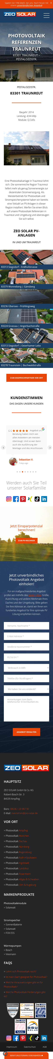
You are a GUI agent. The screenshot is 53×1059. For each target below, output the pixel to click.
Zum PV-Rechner (26, 540)
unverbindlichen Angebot (29, 5)
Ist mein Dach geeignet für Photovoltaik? (26, 977)
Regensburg (25, 852)
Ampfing (23, 830)
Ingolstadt (24, 863)
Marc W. (23, 459)
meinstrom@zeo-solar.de (24, 813)
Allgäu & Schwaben (29, 879)
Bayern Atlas (35, 595)
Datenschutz (30, 1046)
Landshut (24, 868)
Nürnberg (24, 846)
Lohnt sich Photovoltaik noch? (21, 971)
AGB (45, 1046)
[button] (5, 1053)
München (24, 835)
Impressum (11, 1046)
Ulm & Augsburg (27, 884)
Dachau (23, 841)
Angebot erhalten (26, 732)
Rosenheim (25, 873)
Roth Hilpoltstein (28, 857)
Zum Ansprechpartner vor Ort (26, 377)
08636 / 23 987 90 (19, 809)
